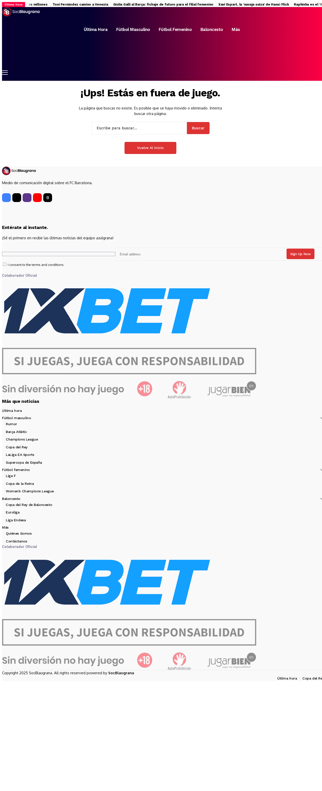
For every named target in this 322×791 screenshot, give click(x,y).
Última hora (12, 411)
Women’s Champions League (30, 491)
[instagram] (27, 197)
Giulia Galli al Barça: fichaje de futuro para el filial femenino (158, 4)
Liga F (11, 476)
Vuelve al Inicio (150, 148)
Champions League (22, 439)
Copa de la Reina (20, 484)
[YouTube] (37, 197)
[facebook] (6, 197)
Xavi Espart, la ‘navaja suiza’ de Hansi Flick (249, 4)
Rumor (11, 424)
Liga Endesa (16, 520)
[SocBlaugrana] (21, 12)
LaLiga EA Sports (20, 455)
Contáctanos (16, 541)
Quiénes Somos (19, 533)
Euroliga (13, 512)
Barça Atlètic (16, 432)
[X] (16, 197)
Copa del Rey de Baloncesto (29, 505)
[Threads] (47, 197)
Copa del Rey (16, 447)
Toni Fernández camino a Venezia (75, 4)
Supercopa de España (24, 462)
